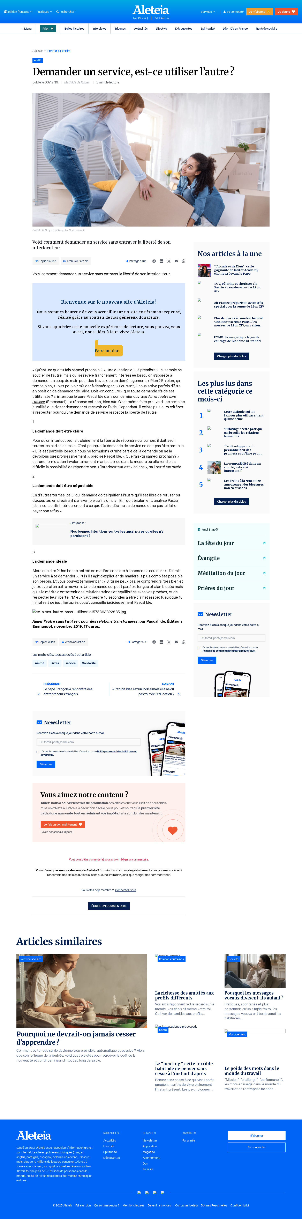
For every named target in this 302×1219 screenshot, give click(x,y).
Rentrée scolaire (266, 28)
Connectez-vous (125, 890)
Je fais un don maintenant (60, 824)
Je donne (284, 12)
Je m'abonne (257, 12)
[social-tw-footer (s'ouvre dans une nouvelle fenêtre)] (155, 1193)
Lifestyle (161, 28)
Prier (46, 28)
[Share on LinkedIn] (161, 261)
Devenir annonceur (160, 1205)
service (71, 663)
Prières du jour (216, 588)
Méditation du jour (221, 573)
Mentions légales (133, 1205)
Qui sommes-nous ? (106, 1205)
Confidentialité (240, 1205)
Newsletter (150, 1140)
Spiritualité (208, 28)
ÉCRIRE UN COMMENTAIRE (109, 906)
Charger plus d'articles (231, 356)
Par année (188, 1140)
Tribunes (120, 28)
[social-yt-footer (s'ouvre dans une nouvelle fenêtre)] (139, 1193)
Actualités (141, 28)
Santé (163, 1030)
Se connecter (235, 12)
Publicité (148, 1169)
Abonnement (151, 1158)
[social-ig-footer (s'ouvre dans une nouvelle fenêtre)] (163, 1193)
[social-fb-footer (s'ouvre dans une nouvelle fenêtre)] (147, 1193)
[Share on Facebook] (154, 261)
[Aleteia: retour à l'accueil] (151, 9)
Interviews (99, 28)
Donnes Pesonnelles (214, 1205)
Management (237, 1034)
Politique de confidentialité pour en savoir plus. (228, 650)
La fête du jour (216, 543)
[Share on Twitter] (169, 261)
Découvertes (183, 28)
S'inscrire (46, 764)
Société (234, 959)
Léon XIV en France (235, 28)
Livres (55, 663)
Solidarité (89, 663)
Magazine (149, 1152)
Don (145, 1163)
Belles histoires (74, 28)
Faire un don (107, 350)
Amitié (39, 663)
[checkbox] (38, 752)
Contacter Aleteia (186, 1205)
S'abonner (256, 1135)
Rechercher (67, 12)
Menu (28, 28)
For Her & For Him (58, 51)
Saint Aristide (162, 18)
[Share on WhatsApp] (183, 261)
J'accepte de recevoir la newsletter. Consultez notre (89, 753)
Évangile (209, 558)
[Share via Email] (176, 261)
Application (150, 1146)
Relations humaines (171, 959)
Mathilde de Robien (77, 82)
